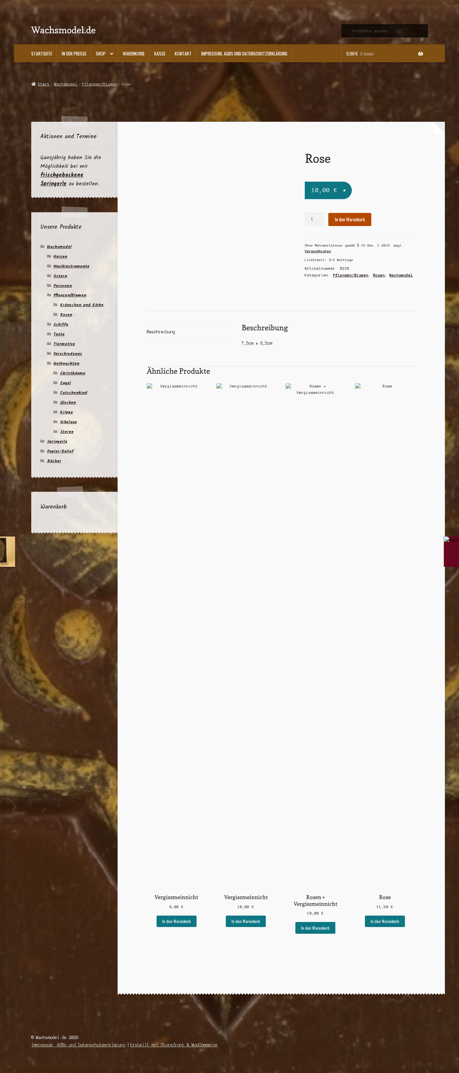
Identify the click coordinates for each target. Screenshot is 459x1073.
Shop (101, 53)
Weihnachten (66, 363)
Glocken (68, 402)
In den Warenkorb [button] (176, 921)
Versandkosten (318, 251)
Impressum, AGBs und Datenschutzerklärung (244, 53)
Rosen (379, 275)
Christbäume (72, 373)
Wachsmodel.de (63, 29)
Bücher (54, 461)
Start (43, 84)
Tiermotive (64, 344)
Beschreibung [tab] (161, 332)
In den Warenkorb (350, 219)
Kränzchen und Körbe (81, 305)
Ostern (60, 276)
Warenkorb (133, 53)
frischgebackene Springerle (61, 179)
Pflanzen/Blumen (99, 84)
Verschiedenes (67, 353)
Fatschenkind (73, 393)
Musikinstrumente (71, 266)
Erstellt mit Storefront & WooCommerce (173, 1045)
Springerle (57, 441)
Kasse (159, 53)
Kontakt (183, 53)
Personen (62, 286)
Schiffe (60, 324)
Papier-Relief (60, 451)
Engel (65, 383)
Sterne (67, 432)
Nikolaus (68, 422)
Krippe (66, 412)
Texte (59, 334)
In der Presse (74, 53)
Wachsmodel (66, 84)
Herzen (60, 256)
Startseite (41, 53)
